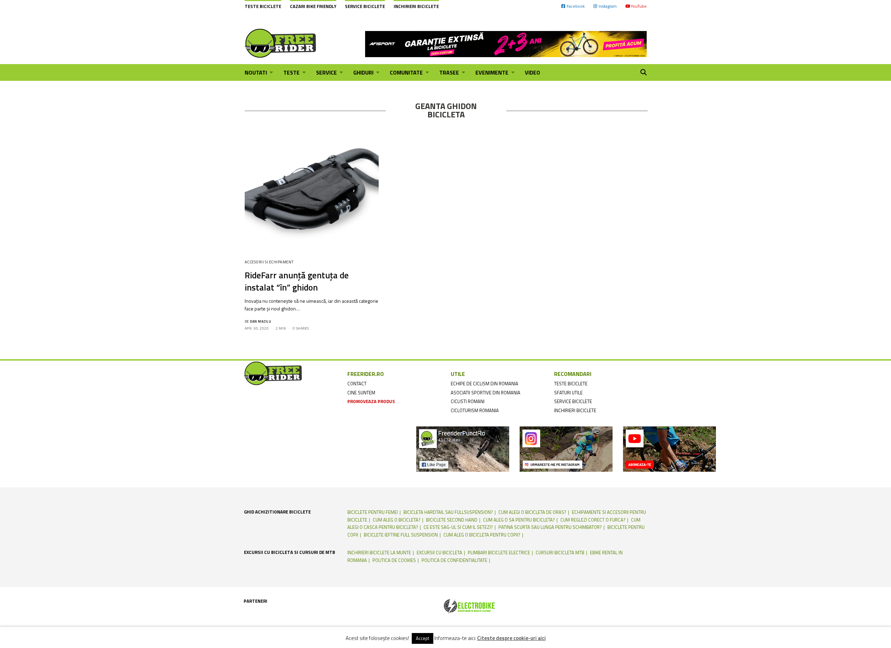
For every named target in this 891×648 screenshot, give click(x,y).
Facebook (576, 6)
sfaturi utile (568, 392)
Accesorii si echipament (269, 262)
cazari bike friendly (313, 6)
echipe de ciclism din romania (484, 383)
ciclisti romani (467, 401)
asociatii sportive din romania (485, 392)
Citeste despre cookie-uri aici (511, 638)
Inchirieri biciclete (416, 6)
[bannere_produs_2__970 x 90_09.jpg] (506, 43)
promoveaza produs (371, 401)
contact (356, 383)
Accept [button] (422, 638)
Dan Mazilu (260, 321)
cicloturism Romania (475, 410)
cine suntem (361, 392)
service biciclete (573, 401)
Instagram (608, 6)
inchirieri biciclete (575, 410)
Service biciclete (365, 6)
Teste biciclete (263, 6)
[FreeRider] (281, 43)
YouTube (639, 6)
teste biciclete (571, 383)
